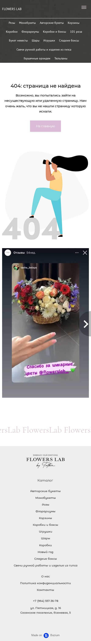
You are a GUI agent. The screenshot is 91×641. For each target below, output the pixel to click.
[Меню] (84, 7)
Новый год (45, 552)
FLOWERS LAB (12, 9)
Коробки (12, 31)
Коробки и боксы (54, 31)
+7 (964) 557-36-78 (45, 600)
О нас (45, 576)
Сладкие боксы (69, 40)
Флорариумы (30, 31)
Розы (12, 23)
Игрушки (49, 40)
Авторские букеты (52, 23)
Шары (35, 40)
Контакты (45, 589)
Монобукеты (27, 23)
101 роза (76, 31)
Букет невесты (18, 40)
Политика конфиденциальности (45, 583)
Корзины (73, 23)
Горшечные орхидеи (37, 58)
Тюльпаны (60, 58)
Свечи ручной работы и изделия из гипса (44, 49)
